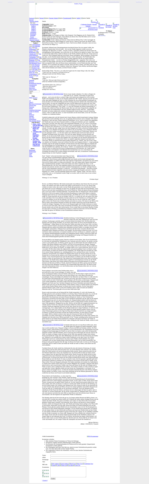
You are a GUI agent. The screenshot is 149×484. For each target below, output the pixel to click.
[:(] (46, 476)
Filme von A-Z (33, 97)
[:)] (43, 470)
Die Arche (32, 71)
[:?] (43, 476)
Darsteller (33, 35)
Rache (31, 75)
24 (30, 100)
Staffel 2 (33, 27)
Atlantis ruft (32, 54)
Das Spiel (35, 69)
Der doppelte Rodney (35, 57)
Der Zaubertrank (33, 48)
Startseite (31, 18)
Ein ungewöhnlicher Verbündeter (35, 55)
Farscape (31, 107)
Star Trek (31, 118)
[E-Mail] (97, 21)
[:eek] (44, 473)
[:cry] (44, 476)
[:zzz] (48, 473)
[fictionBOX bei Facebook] (101, 25)
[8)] (48, 470)
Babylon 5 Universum (35, 104)
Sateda (31, 51)
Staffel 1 (33, 26)
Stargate (41, 18)
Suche (31, 156)
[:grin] (44, 470)
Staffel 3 (79, 18)
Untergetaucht (33, 74)
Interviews (32, 88)
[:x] (48, 476)
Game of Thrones (34, 111)
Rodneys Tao (36, 68)
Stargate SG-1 (33, 38)
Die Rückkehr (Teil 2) (35, 63)
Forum (32, 37)
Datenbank (33, 34)
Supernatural (32, 119)
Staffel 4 (33, 30)
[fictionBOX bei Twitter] (109, 25)
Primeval (31, 114)
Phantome (32, 60)
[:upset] (46, 473)
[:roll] (43, 473)
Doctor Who (32, 105)
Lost (30, 113)
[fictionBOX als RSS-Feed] (116, 25)
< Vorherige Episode (85, 24)
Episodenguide (67, 18)
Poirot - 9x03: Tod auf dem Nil (37, 124)
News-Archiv (33, 89)
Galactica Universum (35, 110)
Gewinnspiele (33, 85)
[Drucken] (93, 21)
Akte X (31, 102)
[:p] (43, 472)
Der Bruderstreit (33, 51)
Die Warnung (36, 64)
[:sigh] (43, 475)
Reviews (31, 82)
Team (30, 153)
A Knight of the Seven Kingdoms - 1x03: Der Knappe (37, 135)
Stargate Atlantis (53, 18)
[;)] (46, 470)
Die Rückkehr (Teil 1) (34, 60)
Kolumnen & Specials (35, 83)
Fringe (31, 108)
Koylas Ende (35, 66)
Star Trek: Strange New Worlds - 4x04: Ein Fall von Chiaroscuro (37, 142)
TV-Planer (32, 86)
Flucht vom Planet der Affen (36, 128)
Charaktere (33, 32)
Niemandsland (36, 44)
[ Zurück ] (45, 480)
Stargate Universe (34, 40)
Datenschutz (32, 151)
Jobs (30, 155)
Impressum (32, 150)
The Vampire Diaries (35, 121)
